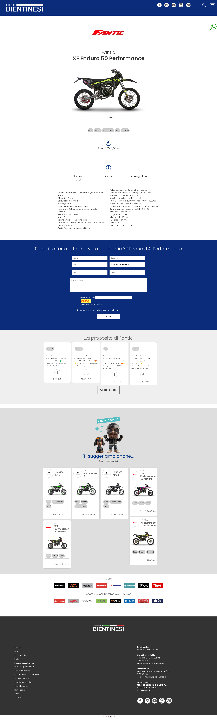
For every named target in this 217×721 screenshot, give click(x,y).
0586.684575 (142, 674)
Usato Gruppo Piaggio (24, 667)
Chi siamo (18, 697)
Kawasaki (50, 349)
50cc (48, 502)
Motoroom (19, 651)
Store (16, 693)
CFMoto (136, 349)
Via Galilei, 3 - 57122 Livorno (148, 658)
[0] (109, 116)
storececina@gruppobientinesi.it (151, 677)
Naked (141, 503)
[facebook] (160, 3)
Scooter (17, 647)
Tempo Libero (107, 130)
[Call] (214, 26)
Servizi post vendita (23, 682)
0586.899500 (142, 660)
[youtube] (175, 3)
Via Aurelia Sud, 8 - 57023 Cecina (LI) (153, 671)
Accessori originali (22, 678)
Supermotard (58, 502)
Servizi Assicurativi (22, 670)
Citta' (48, 506)
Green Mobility (20, 655)
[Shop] (161, 700)
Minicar (17, 659)
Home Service (20, 690)
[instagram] (167, 3)
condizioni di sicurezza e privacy (104, 310)
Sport (117, 130)
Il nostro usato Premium (24, 663)
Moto (90, 130)
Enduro (97, 130)
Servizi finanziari (21, 686)
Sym (105, 349)
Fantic (108, 52)
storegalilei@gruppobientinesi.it (150, 663)
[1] (111, 116)
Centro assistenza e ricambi (26, 674)
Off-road (125, 130)
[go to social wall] (108, 389)
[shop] (182, 3)
